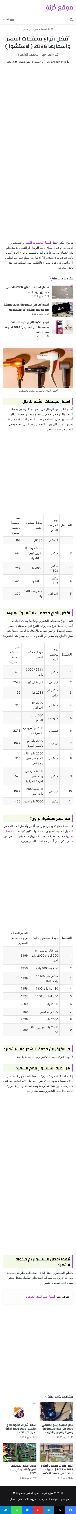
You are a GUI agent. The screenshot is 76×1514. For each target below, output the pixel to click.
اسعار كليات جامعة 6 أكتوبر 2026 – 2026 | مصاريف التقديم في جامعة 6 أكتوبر (57, 1469)
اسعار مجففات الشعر (38, 242)
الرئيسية (45, 28)
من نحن (65, 1499)
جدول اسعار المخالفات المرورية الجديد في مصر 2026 (23, 1469)
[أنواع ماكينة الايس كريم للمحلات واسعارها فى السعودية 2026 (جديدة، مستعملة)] (62, 327)
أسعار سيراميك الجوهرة (40, 1296)
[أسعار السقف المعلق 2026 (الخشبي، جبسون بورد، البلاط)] (62, 291)
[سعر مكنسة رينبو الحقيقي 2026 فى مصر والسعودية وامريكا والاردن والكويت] (56, 1411)
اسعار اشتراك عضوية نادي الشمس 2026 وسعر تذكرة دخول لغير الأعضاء (20, 1428)
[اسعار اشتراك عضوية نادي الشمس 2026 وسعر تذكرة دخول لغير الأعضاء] (19, 1411)
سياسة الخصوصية (48, 1499)
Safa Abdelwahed (56, 61)
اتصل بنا (11, 1499)
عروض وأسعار (31, 28)
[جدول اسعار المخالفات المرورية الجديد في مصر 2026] (19, 1452)
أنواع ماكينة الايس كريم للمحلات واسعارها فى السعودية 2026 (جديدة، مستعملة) (26, 327)
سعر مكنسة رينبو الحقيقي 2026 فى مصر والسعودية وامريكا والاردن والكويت (57, 1428)
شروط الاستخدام (27, 1499)
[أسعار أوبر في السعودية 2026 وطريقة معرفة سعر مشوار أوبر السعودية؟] (62, 309)
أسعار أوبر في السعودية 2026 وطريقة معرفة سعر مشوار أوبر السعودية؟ (26, 307)
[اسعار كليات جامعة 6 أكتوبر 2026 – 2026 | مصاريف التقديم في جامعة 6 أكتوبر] (56, 1452)
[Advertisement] (38, 108)
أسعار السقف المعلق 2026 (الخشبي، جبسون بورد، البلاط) (27, 290)
